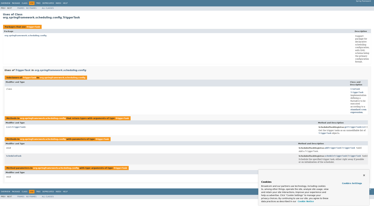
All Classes (48, 8)
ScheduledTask (13, 156)
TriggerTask (33, 27)
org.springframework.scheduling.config (25, 35)
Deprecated (48, 3)
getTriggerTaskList (355, 127)
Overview (5, 3)
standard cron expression (358, 111)
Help (65, 3)
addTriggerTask (333, 148)
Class (24, 3)
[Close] (364, 175)
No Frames (31, 8)
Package (16, 3)
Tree (38, 3)
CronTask (355, 89)
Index (58, 3)
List (8, 127)
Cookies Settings (352, 183)
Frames (20, 8)
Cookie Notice (305, 201)
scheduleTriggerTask (336, 156)
